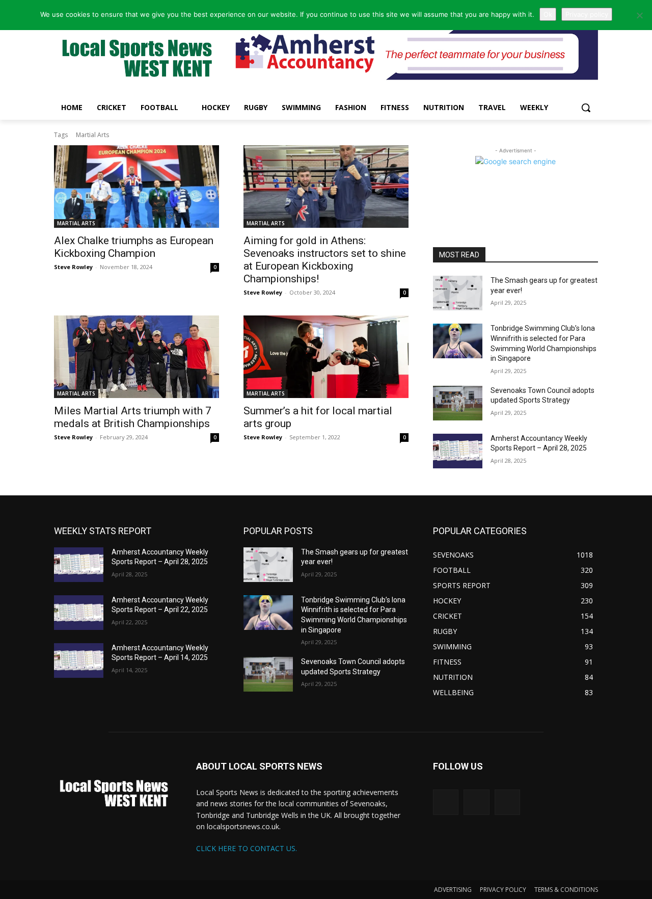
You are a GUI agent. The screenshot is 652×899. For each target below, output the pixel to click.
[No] (639, 15)
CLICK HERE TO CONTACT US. (246, 848)
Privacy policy (586, 14)
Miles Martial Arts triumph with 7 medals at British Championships (132, 417)
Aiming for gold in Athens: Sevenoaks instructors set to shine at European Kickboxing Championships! (324, 259)
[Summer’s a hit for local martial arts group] (326, 356)
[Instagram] (476, 802)
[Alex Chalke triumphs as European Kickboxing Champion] (136, 186)
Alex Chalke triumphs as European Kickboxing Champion (133, 246)
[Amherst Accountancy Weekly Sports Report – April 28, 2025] (457, 451)
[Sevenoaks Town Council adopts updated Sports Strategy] (457, 403)
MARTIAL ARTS (76, 223)
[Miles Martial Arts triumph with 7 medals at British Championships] (136, 356)
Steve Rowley (73, 267)
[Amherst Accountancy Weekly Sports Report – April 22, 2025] (78, 612)
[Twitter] (445, 802)
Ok (548, 14)
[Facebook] (507, 802)
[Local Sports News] (135, 59)
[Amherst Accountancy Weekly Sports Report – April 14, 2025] (78, 660)
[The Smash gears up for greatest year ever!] (457, 293)
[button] (586, 107)
